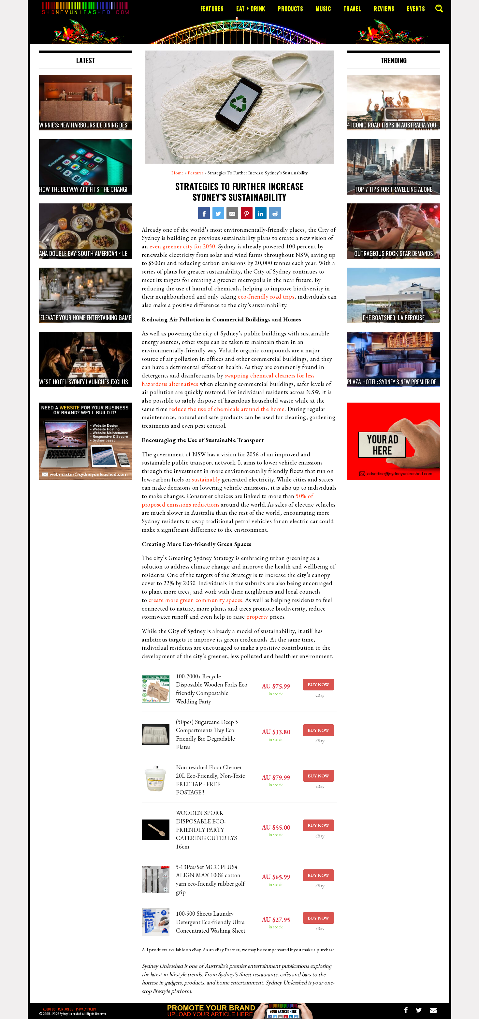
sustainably (206, 479)
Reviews (384, 8)
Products (290, 8)
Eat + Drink (250, 8)
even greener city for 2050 (182, 246)
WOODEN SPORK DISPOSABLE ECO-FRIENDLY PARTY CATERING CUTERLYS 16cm (206, 829)
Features (212, 8)
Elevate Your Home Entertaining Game (85, 317)
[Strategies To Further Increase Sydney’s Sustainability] (204, 213)
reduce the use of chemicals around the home (227, 409)
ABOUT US (49, 1009)
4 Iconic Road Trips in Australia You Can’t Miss (405, 125)
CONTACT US (65, 1009)
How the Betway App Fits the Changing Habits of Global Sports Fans (123, 189)
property (257, 616)
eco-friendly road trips (266, 296)
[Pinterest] (247, 213)
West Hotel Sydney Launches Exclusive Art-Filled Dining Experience (121, 381)
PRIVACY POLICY (86, 1009)
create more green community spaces (195, 600)
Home (177, 173)
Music (323, 8)
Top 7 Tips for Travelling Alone (393, 189)
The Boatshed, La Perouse (393, 317)
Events (416, 8)
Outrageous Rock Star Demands (393, 253)
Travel (352, 8)
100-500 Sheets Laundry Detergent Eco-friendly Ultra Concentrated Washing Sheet (210, 922)
